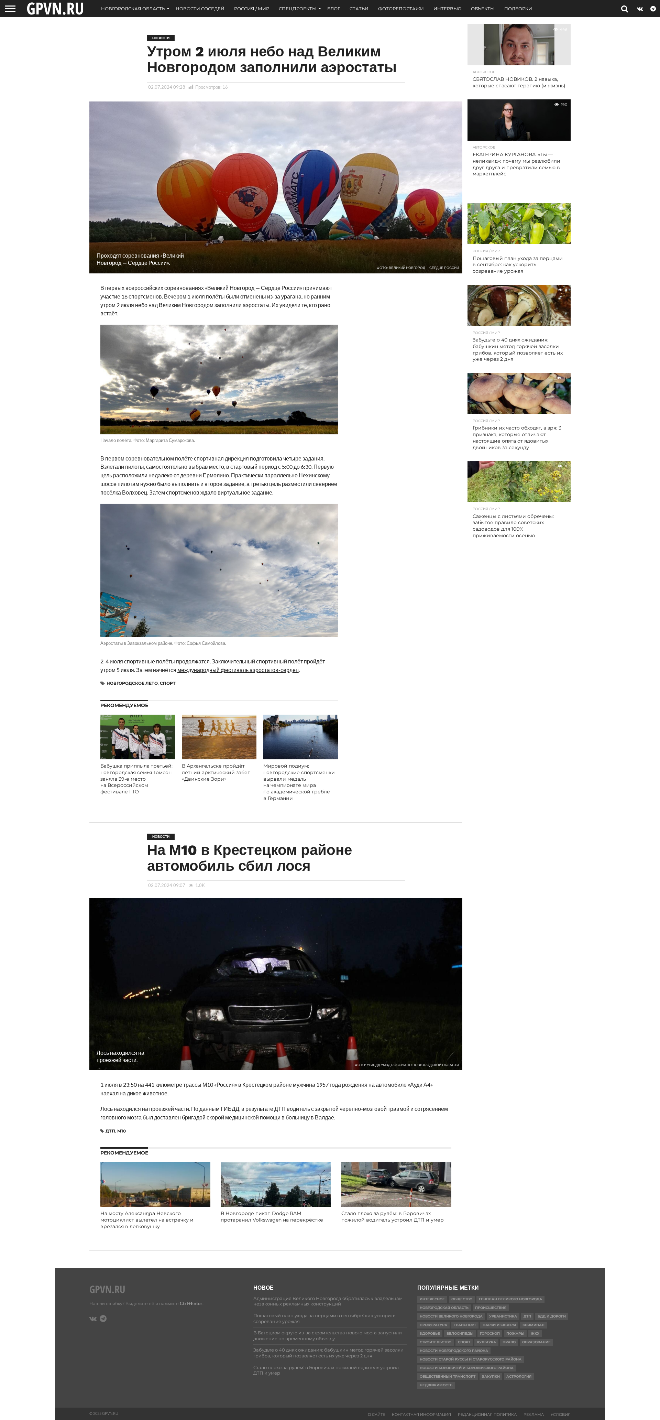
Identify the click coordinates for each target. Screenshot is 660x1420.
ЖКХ (535, 1333)
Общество (461, 1299)
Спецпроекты (298, 8)
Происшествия (490, 1307)
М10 (121, 1131)
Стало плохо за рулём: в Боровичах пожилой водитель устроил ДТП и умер (392, 1216)
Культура (486, 1342)
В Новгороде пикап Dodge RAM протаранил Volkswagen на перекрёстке (272, 1216)
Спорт (168, 683)
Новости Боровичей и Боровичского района (467, 1368)
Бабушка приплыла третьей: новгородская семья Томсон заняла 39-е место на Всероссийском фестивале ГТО (136, 779)
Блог (333, 8)
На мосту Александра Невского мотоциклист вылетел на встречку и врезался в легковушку (147, 1219)
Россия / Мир (251, 8)
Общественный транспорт (447, 1376)
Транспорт (465, 1325)
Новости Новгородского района (454, 1350)
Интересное (432, 1299)
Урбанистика (503, 1316)
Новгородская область (133, 8)
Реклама (534, 1414)
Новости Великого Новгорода (451, 1316)
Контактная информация (421, 1414)
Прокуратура (433, 1325)
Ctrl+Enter (191, 1303)
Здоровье (430, 1333)
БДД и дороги (552, 1316)
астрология (518, 1376)
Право (509, 1342)
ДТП (110, 1131)
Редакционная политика (487, 1414)
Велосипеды (460, 1333)
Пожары (515, 1333)
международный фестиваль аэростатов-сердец (238, 669)
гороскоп (490, 1333)
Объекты (483, 8)
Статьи (359, 8)
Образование (536, 1342)
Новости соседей (200, 8)
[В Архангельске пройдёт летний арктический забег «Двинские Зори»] (219, 757)
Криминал (533, 1325)
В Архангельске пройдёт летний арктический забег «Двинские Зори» (216, 772)
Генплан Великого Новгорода (510, 1299)
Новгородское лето (132, 683)
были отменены (246, 296)
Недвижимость (436, 1385)
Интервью (447, 8)
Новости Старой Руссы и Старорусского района (470, 1359)
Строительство (435, 1342)
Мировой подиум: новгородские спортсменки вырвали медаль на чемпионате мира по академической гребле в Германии (299, 782)
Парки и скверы (499, 1325)
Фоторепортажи (401, 8)
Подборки (518, 8)
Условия (561, 1414)
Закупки (491, 1376)
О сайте (376, 1414)
